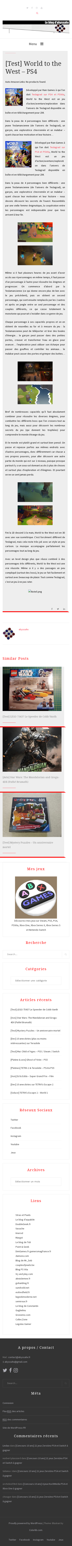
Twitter (14, 1119)
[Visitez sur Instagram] (16, 1371)
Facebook (16, 1127)
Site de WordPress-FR (14, 1427)
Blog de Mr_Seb (24, 1260)
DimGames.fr (22, 1251)
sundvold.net (22, 1287)
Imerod (19, 1233)
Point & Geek (22, 1246)
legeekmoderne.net (26, 1296)
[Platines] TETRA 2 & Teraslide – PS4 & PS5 (32, 1068)
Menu (33, 44)
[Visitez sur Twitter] (5, 1371)
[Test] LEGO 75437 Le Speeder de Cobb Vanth (30, 716)
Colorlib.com (35, 1530)
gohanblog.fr (22, 1283)
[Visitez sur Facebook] (10, 1371)
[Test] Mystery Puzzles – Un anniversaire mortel (35, 1030)
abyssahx (23, 629)
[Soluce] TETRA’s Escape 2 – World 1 (29, 1092)
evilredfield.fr (23, 1292)
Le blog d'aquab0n (25, 1219)
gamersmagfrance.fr (40, 1251)
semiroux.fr (21, 1301)
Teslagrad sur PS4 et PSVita (48, 94)
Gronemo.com (23, 1314)
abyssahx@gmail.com (16, 1361)
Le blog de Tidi (23, 1242)
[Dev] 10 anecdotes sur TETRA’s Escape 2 (32, 1084)
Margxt (19, 1237)
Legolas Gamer (23, 1324)
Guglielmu (21, 1310)
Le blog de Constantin (27, 1305)
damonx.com (22, 1255)
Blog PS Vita (22, 1269)
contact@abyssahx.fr (19, 1357)
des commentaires (15, 1419)
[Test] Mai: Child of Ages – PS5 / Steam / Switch (35, 1051)
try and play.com (24, 1274)
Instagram (16, 1136)
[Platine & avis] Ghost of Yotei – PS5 (29, 1059)
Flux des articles (13, 1411)
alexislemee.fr (23, 1278)
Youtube (15, 1144)
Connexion (8, 1403)
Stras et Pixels (23, 1215)
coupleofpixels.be (25, 1265)
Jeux (13, 1152)
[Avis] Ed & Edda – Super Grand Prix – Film (32, 1076)
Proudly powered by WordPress (25, 1523)
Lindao (6, 1445)
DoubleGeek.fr (23, 1224)
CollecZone (21, 1319)
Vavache (20, 1228)
